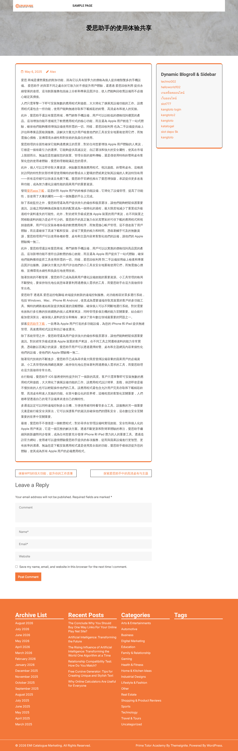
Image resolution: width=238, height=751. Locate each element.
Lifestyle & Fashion (134, 682)
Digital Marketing (133, 641)
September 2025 (26, 688)
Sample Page (82, 5)
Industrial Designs (133, 676)
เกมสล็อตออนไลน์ (172, 92)
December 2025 (26, 671)
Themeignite (179, 745)
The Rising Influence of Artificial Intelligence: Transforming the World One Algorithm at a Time (90, 651)
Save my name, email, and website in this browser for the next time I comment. (73, 567)
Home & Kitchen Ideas (136, 671)
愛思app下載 (35, 190)
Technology (129, 712)
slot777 (166, 104)
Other (125, 688)
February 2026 (25, 659)
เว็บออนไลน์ (169, 98)
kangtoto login (171, 109)
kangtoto (167, 120)
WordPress (214, 745)
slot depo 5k (169, 132)
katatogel (167, 126)
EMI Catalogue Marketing (44, 745)
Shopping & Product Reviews (141, 700)
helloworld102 (171, 87)
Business (127, 635)
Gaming (126, 659)
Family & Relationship (136, 653)
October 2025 (25, 682)
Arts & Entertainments (136, 623)
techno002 (168, 81)
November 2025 (26, 676)
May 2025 (22, 712)
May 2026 (22, 641)
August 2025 (24, 694)
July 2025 (22, 700)
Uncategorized (131, 724)
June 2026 (22, 635)
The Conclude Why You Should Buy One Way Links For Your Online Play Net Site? (92, 627)
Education (128, 647)
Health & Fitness (132, 665)
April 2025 (22, 718)
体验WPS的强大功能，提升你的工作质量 (46, 473)
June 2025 (22, 706)
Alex (53, 71)
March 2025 (23, 724)
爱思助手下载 (36, 323)
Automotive (129, 629)
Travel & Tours (131, 718)
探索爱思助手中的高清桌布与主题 (126, 473)
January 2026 (25, 665)
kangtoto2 (168, 115)
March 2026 (23, 653)
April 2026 (22, 647)
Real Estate (128, 694)
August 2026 (24, 623)
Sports (125, 706)
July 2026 (22, 629)
